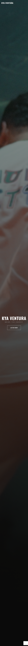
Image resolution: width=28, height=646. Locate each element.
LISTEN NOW (14, 328)
